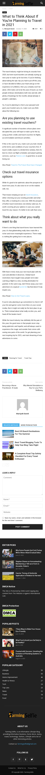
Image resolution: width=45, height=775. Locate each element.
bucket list (23, 287)
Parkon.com (20, 156)
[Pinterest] (19, 759)
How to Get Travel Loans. (20, 296)
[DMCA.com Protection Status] (9, 616)
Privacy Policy (32, 768)
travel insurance (32, 195)
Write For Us (22, 768)
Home (4, 9)
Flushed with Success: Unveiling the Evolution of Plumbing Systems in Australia (29, 653)
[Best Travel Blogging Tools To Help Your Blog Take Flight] (8, 445)
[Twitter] (32, 759)
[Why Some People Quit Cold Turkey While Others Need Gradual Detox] (8, 553)
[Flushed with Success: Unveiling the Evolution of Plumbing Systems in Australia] (8, 654)
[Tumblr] (25, 759)
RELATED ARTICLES (11, 425)
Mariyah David (9, 29)
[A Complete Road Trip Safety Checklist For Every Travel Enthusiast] (8, 456)
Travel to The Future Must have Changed (26, 165)
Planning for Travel (15, 358)
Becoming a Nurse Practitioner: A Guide (10, 386)
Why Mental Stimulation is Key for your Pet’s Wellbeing (33, 387)
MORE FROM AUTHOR (29, 425)
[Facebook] (13, 759)
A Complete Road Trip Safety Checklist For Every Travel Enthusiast (28, 456)
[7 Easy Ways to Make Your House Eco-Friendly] (8, 632)
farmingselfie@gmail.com (27, 744)
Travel (11, 9)
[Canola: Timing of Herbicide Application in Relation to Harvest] (8, 576)
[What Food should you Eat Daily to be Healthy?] (8, 643)
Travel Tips (28, 358)
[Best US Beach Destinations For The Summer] (8, 434)
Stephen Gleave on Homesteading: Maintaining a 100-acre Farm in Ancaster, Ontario (29, 564)
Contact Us (11, 768)
